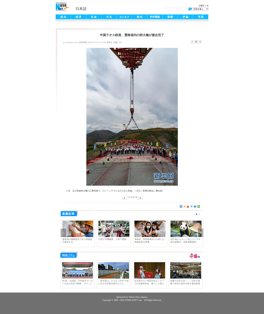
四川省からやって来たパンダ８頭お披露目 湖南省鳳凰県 (185, 240)
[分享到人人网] (195, 206)
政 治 (63, 16)
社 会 (94, 16)
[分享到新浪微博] (188, 206)
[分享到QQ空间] (184, 206)
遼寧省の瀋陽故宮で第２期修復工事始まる (77, 240)
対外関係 (155, 16)
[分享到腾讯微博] (191, 206)
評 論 (185, 16)
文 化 (109, 16)
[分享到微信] (198, 206)
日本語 (80, 9)
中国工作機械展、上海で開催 (112, 239)
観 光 (139, 16)
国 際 (170, 16)
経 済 (78, 16)
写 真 (201, 16)
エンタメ (124, 16)
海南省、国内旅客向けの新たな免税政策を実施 (149, 240)
